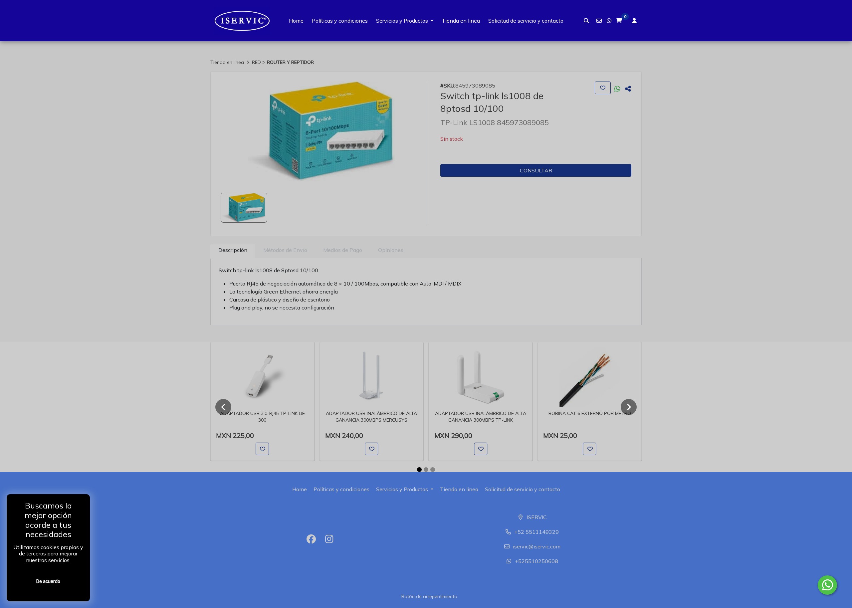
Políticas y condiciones (340, 20)
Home (296, 20)
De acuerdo (48, 581)
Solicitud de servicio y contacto (525, 20)
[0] (619, 21)
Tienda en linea (461, 20)
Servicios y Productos (402, 20)
